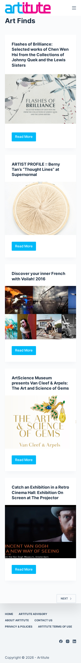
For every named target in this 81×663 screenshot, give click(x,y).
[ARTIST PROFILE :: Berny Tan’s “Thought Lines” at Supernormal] (40, 208)
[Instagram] (67, 641)
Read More (25, 137)
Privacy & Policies (18, 626)
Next (64, 598)
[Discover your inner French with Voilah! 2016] (40, 312)
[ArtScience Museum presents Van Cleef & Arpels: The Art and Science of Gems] (40, 422)
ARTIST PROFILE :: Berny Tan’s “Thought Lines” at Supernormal (36, 169)
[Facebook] (61, 641)
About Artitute (17, 620)
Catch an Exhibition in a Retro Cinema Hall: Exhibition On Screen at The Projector (40, 492)
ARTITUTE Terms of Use (55, 626)
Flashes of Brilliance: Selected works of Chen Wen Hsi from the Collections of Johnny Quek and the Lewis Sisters (40, 55)
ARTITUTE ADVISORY (33, 614)
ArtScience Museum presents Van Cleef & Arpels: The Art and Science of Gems (40, 383)
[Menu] (74, 8)
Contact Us (43, 620)
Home (9, 614)
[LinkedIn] (74, 641)
